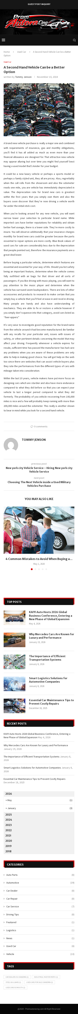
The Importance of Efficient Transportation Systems (47, 658)
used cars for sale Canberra (39, 982)
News (40, 938)
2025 (8, 814)
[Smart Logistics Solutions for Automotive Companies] (14, 684)
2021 (8, 835)
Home (7, 51)
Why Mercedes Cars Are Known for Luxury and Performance (51, 636)
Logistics (40, 930)
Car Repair (40, 898)
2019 (8, 846)
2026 (8, 793)
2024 (8, 819)
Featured (40, 922)
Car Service (40, 906)
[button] (7, 538)
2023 (8, 825)
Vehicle (40, 954)
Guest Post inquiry (39, 4)
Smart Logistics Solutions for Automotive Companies (48, 680)
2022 (8, 830)
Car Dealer (40, 890)
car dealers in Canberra (17, 977)
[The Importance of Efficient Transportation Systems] (14, 662)
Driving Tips (40, 914)
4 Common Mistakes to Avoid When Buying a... (39, 559)
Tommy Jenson (23, 76)
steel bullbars (13, 982)
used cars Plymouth (15, 987)
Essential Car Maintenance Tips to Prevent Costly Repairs (51, 702)
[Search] (74, 40)
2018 (8, 851)
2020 (8, 840)
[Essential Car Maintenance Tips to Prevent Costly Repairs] (14, 706)
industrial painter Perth (46, 977)
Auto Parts (40, 874)
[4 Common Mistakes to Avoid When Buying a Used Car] (39, 530)
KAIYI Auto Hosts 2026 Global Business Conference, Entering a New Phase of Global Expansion (50, 615)
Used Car (21, 51)
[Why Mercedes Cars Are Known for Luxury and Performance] (14, 640)
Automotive (40, 882)
